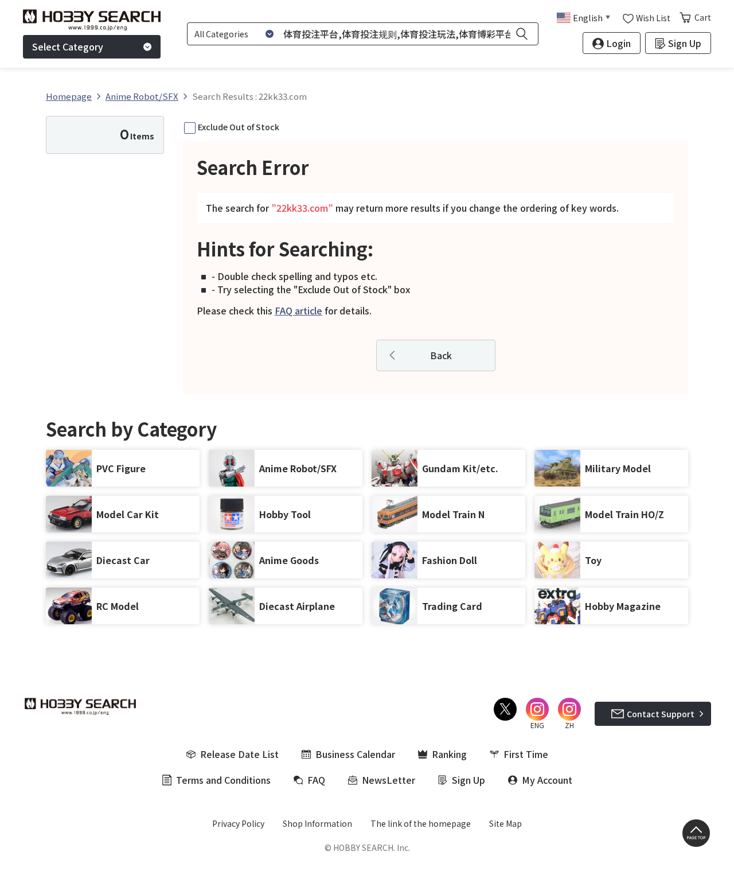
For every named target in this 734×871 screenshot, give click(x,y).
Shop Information (317, 823)
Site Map (505, 823)
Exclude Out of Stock (238, 127)
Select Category (67, 46)
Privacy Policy (238, 823)
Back (441, 355)
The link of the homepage (420, 823)
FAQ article (298, 310)
